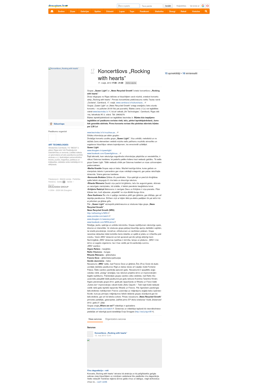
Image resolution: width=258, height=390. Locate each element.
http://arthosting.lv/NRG (97, 213)
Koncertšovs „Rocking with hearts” (111, 332)
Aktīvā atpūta (131, 83)
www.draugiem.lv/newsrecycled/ (101, 219)
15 (166, 73)
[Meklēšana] (206, 11)
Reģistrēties (181, 5)
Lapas (122, 11)
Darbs (59, 181)
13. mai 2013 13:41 (103, 335)
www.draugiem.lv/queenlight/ (99, 150)
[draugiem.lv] (51, 11)
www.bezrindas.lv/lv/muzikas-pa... (102, 132)
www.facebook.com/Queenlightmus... (103, 153)
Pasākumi (144, 11)
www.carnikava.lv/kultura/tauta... (130, 102)
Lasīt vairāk (102, 381)
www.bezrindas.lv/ (101, 111)
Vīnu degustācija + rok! (98, 370)
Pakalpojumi (53, 179)
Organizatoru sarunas (115, 318)
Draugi (172, 11)
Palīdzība (76, 179)
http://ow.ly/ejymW (143, 311)
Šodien (61, 11)
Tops (132, 11)
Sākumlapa (59, 123)
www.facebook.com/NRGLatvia (100, 222)
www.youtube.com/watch (98, 216)
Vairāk (69, 181)
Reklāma (52, 181)
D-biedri (110, 11)
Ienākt (168, 5)
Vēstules (196, 11)
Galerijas (85, 11)
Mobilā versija (65, 179)
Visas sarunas (95, 318)
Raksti (183, 11)
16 (183, 73)
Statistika (159, 11)
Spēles (98, 11)
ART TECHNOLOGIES (58, 144)
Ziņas (72, 11)
